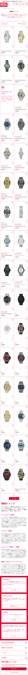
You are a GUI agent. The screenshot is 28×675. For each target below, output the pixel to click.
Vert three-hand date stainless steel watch (9, 255)
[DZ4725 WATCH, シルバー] (21, 445)
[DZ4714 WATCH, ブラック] (7, 357)
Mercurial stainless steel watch (7, 226)
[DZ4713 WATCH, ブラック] (21, 328)
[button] (14, 1)
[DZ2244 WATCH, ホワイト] (7, 328)
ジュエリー (22, 556)
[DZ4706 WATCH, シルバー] (7, 124)
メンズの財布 (16, 556)
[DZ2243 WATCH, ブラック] (21, 299)
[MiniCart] (23, 4)
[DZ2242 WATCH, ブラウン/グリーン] (21, 474)
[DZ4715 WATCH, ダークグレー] (21, 357)
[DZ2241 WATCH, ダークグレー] (7, 65)
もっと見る (14, 498)
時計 (13, 8)
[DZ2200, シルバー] (7, 241)
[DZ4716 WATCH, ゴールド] (7, 387)
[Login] (20, 4)
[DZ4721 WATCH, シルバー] (21, 416)
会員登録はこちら (14, 606)
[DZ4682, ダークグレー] (21, 182)
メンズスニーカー (15, 570)
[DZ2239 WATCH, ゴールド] (21, 36)
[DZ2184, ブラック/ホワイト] (21, 270)
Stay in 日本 (14, 668)
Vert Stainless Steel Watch (6, 167)
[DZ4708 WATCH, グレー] (21, 124)
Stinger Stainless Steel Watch (6, 138)
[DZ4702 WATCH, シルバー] (21, 95)
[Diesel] (3, 5)
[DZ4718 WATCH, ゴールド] (7, 416)
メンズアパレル (14, 525)
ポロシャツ (5, 525)
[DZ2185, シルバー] (21, 241)
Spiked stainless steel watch (20, 80)
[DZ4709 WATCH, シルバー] (7, 299)
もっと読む (14, 589)
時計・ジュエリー (8, 8)
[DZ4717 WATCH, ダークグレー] (21, 387)
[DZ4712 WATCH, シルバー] (21, 65)
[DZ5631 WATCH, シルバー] (21, 153)
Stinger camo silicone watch (20, 488)
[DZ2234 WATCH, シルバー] (7, 153)
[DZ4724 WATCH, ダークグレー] (7, 445)
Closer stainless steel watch (20, 226)
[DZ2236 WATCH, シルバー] (7, 36)
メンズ (2, 8)
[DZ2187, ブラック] (7, 270)
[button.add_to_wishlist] (12, 28)
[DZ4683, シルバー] (7, 211)
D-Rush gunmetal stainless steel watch (8, 80)
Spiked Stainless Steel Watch (6, 313)
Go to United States (14, 672)
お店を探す (14, 619)
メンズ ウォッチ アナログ (19, 255)
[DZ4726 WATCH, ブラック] (7, 474)
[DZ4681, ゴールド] (7, 182)
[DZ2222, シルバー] (21, 211)
